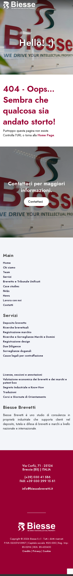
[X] (36, 497)
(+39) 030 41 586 (37, 477)
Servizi (7, 276)
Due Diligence (12, 346)
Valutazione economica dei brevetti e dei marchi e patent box (35, 381)
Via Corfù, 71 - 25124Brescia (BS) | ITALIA (37, 468)
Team (6, 272)
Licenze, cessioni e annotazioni (22, 374)
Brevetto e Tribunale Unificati (21, 281)
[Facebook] (35, 497)
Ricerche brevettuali (16, 327)
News (6, 295)
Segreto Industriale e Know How (23, 387)
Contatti (8, 305)
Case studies (11, 286)
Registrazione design (16, 341)
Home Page (46, 135)
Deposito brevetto (14, 323)
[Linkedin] (37, 497)
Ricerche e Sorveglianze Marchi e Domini (29, 337)
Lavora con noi (12, 300)
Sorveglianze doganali (17, 351)
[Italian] (62, 562)
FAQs (6, 291)
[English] (69, 562)
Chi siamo (9, 267)
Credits (26, 551)
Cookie (47, 551)
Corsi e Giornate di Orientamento (24, 397)
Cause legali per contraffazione (23, 355)
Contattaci (36, 201)
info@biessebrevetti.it (37, 489)
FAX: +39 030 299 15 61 (37, 481)
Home (7, 263)
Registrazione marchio (17, 332)
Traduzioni (9, 392)
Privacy (37, 551)
